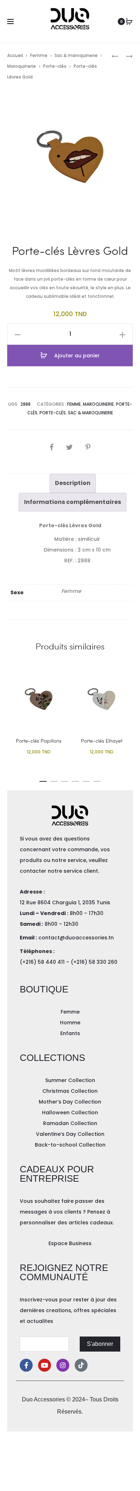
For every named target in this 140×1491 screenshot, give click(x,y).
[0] (129, 21)
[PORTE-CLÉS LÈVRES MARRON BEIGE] (114, 56)
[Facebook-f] (26, 1365)
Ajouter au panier (76, 355)
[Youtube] (44, 1365)
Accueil (15, 55)
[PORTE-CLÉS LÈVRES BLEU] (125, 56)
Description (72, 483)
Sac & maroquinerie (76, 55)
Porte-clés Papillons (38, 740)
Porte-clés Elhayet (101, 740)
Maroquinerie (21, 66)
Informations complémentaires (72, 502)
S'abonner (100, 1344)
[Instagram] (62, 1365)
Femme (38, 55)
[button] (43, 780)
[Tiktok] (81, 1365)
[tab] (73, 483)
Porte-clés (54, 66)
